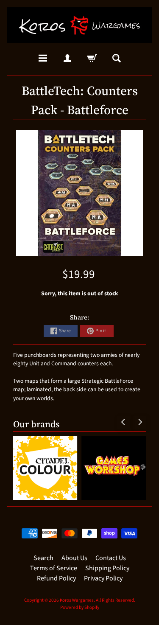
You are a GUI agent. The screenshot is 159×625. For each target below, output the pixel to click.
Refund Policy (56, 578)
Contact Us (110, 558)
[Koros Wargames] (79, 25)
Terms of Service (53, 568)
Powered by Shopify (79, 607)
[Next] (139, 422)
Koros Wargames (77, 600)
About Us (74, 558)
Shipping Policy (107, 568)
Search (43, 558)
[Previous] (123, 422)
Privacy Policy (103, 578)
